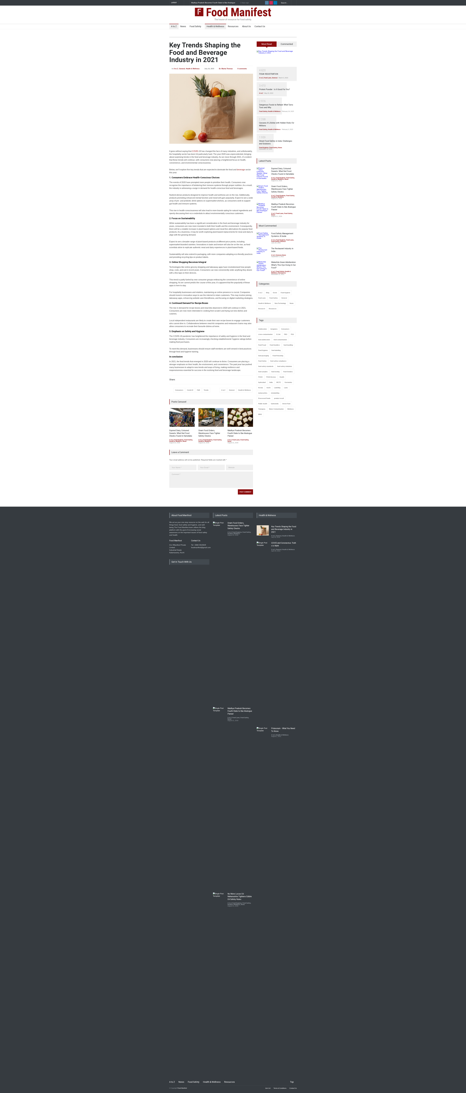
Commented (287, 44)
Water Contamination (276, 409)
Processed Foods (264, 398)
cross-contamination (265, 334)
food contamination (280, 340)
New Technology (280, 303)
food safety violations (284, 366)
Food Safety (195, 26)
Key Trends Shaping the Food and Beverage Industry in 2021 (205, 52)
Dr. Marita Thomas (226, 69)
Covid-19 (190, 390)
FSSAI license (271, 377)
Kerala (260, 388)
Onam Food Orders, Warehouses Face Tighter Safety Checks (215, 3)
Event (275, 293)
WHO (260, 414)
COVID (195, 151)
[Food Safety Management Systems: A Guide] (263, 235)
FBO (285, 334)
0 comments (242, 69)
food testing (275, 372)
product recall (279, 398)
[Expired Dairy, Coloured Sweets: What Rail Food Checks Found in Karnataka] (182, 417)
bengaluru (273, 329)
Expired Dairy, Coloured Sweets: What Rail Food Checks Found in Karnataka (180, 433)
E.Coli (278, 334)
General (182, 69)
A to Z (174, 26)
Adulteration (262, 329)
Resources (233, 26)
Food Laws (236, 440)
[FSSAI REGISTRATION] (277, 58)
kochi (268, 388)
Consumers (179, 390)
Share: (172, 380)
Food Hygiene (178, 440)
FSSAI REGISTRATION (268, 74)
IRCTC (278, 382)
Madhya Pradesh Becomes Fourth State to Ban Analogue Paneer (240, 433)
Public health (262, 404)
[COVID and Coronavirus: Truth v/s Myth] (263, 632)
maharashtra (262, 393)
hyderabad (262, 382)
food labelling (276, 350)
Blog (267, 293)
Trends (206, 390)
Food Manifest (237, 12)
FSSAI (260, 377)
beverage (241, 170)
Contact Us (259, 26)
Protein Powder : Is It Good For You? (274, 89)
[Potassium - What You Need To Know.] (263, 818)
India (271, 382)
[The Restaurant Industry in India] (263, 251)
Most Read (267, 44)
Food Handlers (275, 345)
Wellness (290, 409)
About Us (246, 26)
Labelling (277, 388)
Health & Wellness (215, 26)
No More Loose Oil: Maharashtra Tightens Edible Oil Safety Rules (240, 711)
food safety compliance (278, 361)
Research (261, 309)
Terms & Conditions (280, 1088)
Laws (286, 388)
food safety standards (265, 366)
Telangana (261, 409)
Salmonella (275, 404)
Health (282, 377)
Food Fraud (262, 345)
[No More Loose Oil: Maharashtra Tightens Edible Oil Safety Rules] (219, 798)
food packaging (263, 356)
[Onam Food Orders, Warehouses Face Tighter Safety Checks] (211, 417)
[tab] (267, 44)
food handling (288, 345)
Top (292, 1082)
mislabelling (275, 393)
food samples (263, 372)
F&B (198, 390)
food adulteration (264, 340)
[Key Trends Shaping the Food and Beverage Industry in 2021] (211, 109)
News (183, 26)
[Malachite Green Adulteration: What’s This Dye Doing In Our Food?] (263, 266)
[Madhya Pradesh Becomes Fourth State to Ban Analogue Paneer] (240, 417)
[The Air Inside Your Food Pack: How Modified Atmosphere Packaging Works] (219, 983)
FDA (292, 334)
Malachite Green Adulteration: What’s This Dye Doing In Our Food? (283, 265)
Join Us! (267, 1088)
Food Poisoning (278, 356)
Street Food (286, 404)
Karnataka (288, 382)
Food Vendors (288, 372)
